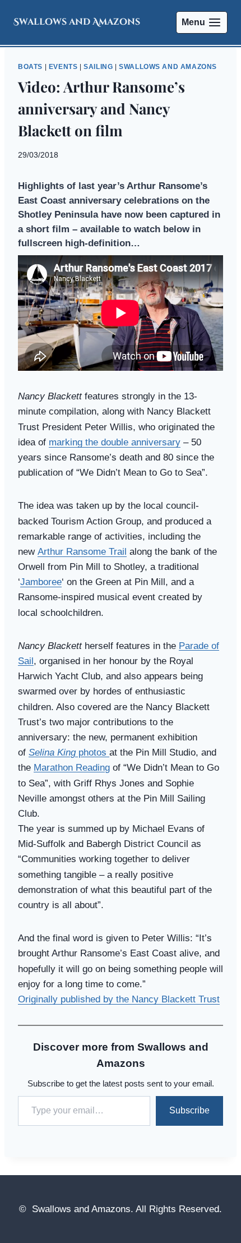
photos (69, 752)
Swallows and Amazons (168, 67)
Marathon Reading (72, 767)
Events (63, 67)
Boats (30, 67)
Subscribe (189, 1110)
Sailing (98, 67)
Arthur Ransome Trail (82, 551)
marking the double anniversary (114, 442)
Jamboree (41, 582)
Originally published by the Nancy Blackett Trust (119, 999)
